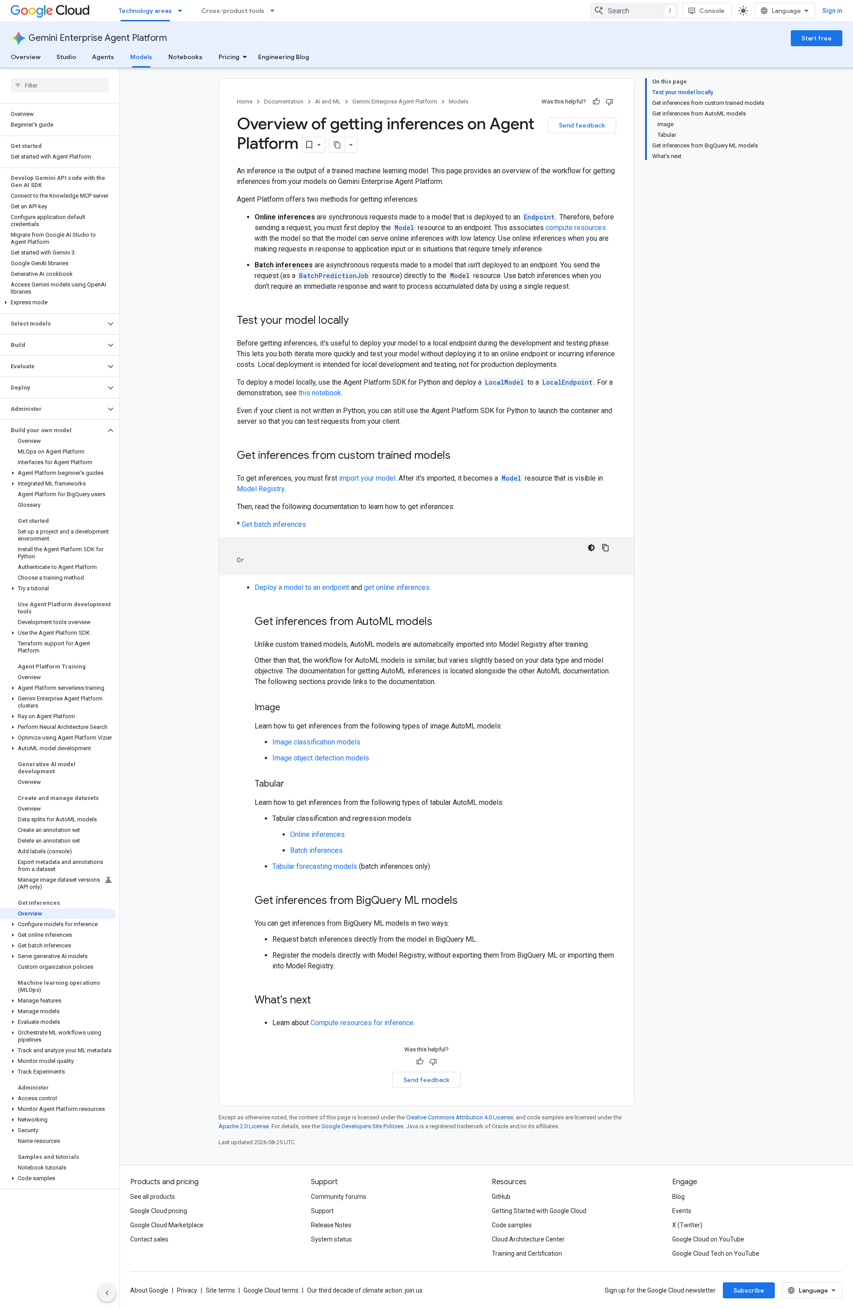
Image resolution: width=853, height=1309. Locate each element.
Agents (103, 57)
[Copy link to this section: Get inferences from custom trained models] (459, 456)
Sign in (832, 10)
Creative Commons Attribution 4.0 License (459, 1117)
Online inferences (317, 834)
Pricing (229, 57)
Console (712, 11)
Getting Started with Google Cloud (539, 1210)
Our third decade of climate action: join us (365, 1290)
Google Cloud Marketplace (166, 1225)
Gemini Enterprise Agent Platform (97, 38)
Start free (816, 38)
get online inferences (397, 587)
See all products (152, 1196)
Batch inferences (316, 850)
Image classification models (316, 742)
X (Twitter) (687, 1225)
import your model (367, 478)
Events (681, 1210)
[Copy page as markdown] (337, 144)
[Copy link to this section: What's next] (320, 1000)
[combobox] (634, 11)
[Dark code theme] (591, 548)
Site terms (220, 1290)
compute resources (576, 227)
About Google (149, 1290)
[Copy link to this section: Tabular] (293, 784)
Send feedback (582, 125)
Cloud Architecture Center (528, 1239)
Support (322, 1210)
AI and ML (328, 101)
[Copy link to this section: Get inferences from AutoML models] (441, 622)
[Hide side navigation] (107, 1293)
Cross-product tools (232, 11)
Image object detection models (320, 758)
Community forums (338, 1196)
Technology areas (145, 11)
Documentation (283, 101)
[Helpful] (596, 101)
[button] (58, 302)
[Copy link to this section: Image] (289, 708)
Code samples (512, 1225)
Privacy (187, 1290)
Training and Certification (527, 1253)
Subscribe (748, 1290)
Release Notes (331, 1225)
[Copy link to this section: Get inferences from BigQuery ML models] (466, 901)
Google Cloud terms (271, 1290)
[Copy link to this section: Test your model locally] (358, 321)
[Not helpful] (609, 101)
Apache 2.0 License (244, 1126)
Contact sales (149, 1239)
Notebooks (185, 57)
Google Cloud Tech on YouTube (715, 1253)
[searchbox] (60, 85)
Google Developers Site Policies (362, 1126)
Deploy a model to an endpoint (302, 587)
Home (244, 101)
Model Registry (260, 489)
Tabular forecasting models (314, 866)
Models (141, 57)
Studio (66, 57)
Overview (25, 57)
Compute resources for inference (362, 1023)
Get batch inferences (274, 524)
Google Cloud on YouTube (708, 1239)
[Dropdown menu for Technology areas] (182, 10)
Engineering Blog (283, 57)
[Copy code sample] (605, 548)
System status (331, 1239)
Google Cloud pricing (158, 1210)
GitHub (501, 1196)
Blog (678, 1196)
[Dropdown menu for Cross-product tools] (275, 10)
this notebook (320, 393)
